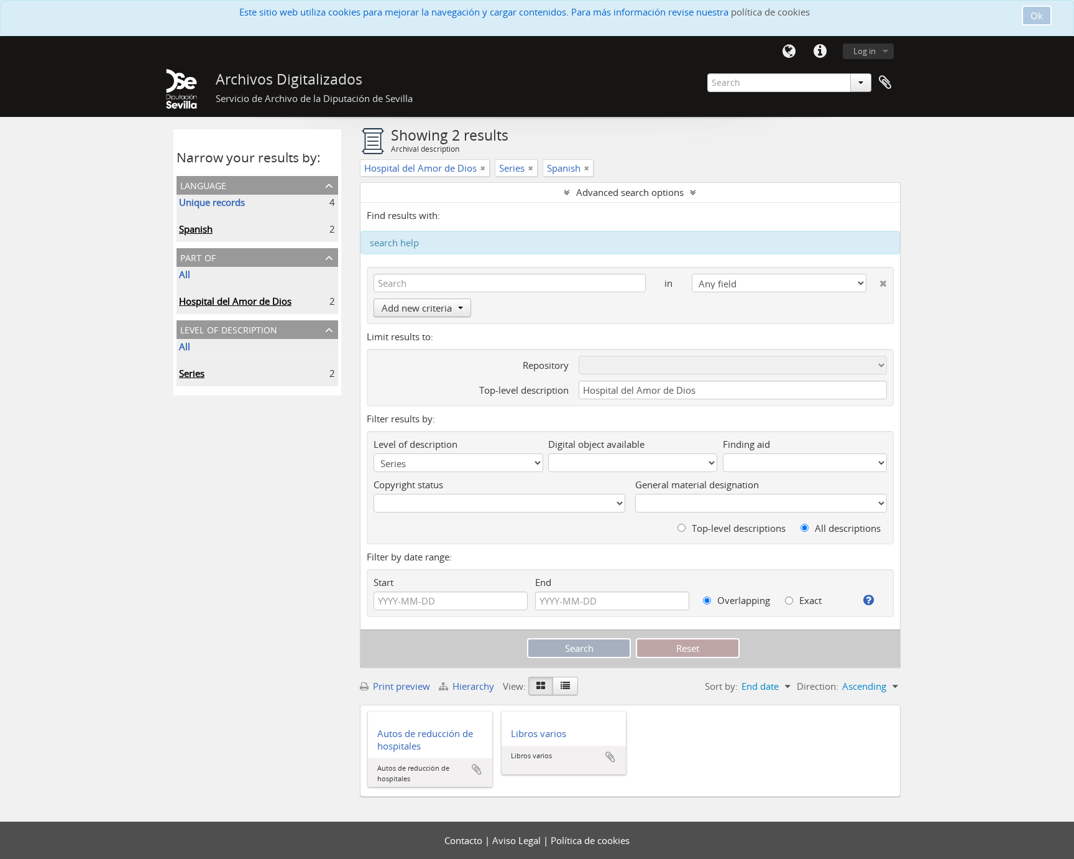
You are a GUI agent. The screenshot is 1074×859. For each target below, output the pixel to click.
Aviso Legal (517, 840)
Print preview (400, 686)
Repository (546, 365)
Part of (198, 256)
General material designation (697, 484)
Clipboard (885, 82)
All (184, 274)
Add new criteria (417, 308)
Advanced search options (630, 192)
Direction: (817, 686)
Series (191, 373)
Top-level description (524, 390)
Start (383, 582)
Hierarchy (473, 686)
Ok (1036, 15)
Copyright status (408, 484)
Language (788, 51)
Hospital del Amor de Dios (235, 301)
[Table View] (565, 686)
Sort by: (721, 686)
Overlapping (742, 600)
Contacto (464, 840)
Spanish (196, 229)
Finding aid (746, 444)
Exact (809, 600)
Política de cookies (590, 840)
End (543, 582)
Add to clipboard (476, 769)
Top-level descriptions (737, 528)
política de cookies (770, 12)
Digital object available (596, 444)
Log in (864, 51)
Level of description (228, 328)
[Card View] (540, 686)
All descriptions (846, 528)
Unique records (212, 202)
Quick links (819, 51)
